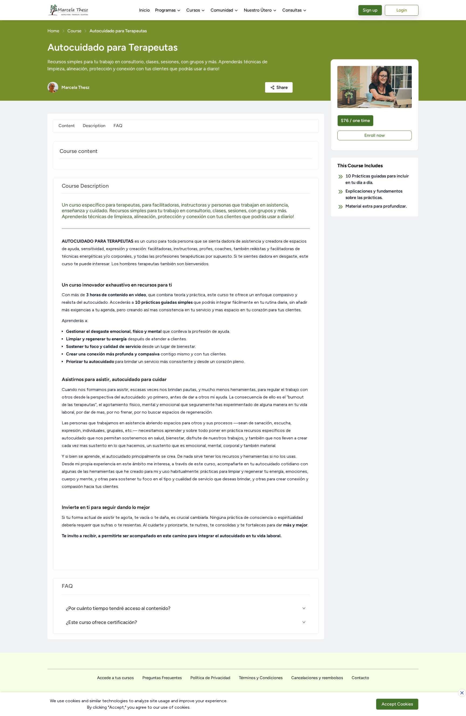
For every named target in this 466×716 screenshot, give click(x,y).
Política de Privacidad (210, 678)
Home (53, 30)
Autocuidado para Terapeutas (118, 30)
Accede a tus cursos (115, 678)
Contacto (360, 678)
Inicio (144, 10)
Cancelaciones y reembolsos (317, 678)
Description (94, 125)
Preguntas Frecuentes (162, 678)
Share (282, 87)
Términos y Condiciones (261, 678)
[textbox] (186, 381)
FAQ (118, 125)
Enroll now (374, 135)
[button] (186, 608)
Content (67, 125)
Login (401, 10)
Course (74, 30)
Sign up (370, 10)
